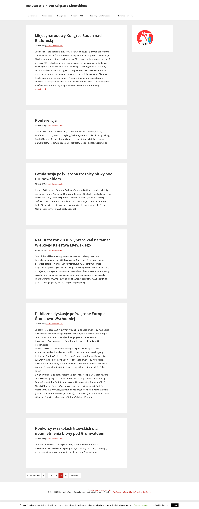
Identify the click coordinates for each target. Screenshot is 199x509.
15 (56, 475)
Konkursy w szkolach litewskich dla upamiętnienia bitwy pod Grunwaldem (69, 431)
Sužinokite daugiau (160, 505)
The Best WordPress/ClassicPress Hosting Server (132, 492)
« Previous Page (33, 475)
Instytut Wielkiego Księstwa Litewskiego (57, 5)
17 (66, 475)
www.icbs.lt (40, 89)
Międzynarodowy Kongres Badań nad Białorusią (68, 38)
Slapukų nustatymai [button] (141, 505)
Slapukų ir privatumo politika (99, 490)
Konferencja (46, 120)
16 (61, 475)
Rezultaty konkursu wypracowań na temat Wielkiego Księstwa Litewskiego (72, 242)
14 (51, 475)
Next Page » (74, 475)
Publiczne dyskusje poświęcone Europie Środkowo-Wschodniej (70, 316)
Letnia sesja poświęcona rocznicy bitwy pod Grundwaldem (74, 176)
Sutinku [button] (175, 505)
